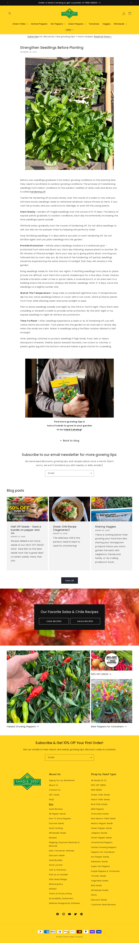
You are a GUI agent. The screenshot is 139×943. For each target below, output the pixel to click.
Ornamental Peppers (101, 842)
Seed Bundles (56, 860)
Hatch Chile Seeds (100, 799)
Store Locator (56, 865)
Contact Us (55, 790)
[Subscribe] (91, 473)
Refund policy (56, 884)
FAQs (51, 799)
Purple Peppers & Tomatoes (105, 871)
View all (69, 580)
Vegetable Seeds (99, 880)
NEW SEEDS (96, 790)
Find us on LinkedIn (58, 874)
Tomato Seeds (98, 876)
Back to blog (71, 440)
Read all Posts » (103, 36)
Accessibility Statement (61, 898)
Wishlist (53, 888)
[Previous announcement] (8, 2)
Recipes (53, 837)
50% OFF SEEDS (99, 674)
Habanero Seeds (99, 861)
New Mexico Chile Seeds (103, 818)
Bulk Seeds (96, 885)
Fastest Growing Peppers (21, 726)
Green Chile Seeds (100, 794)
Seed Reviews (56, 809)
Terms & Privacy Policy (60, 893)
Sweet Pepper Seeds (101, 828)
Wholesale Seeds (57, 833)
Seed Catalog (72, 429)
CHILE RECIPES (53, 621)
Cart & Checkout (57, 869)
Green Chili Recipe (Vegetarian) (65, 528)
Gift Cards (54, 794)
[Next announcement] (131, 2)
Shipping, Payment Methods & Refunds (64, 844)
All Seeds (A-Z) (98, 780)
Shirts (94, 895)
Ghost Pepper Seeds (101, 837)
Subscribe (33, 36)
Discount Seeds (57, 855)
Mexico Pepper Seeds (102, 823)
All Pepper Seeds (57, 813)
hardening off (38, 191)
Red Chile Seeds (99, 804)
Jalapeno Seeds (99, 833)
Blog (51, 804)
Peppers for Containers (103, 852)
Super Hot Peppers (100, 866)
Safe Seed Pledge (58, 879)
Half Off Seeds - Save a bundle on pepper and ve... (26, 530)
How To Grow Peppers (60, 818)
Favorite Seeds (56, 823)
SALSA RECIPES (85, 621)
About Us (53, 785)
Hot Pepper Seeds (100, 856)
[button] (10, 13)
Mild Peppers (97, 809)
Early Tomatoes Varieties (61, 850)
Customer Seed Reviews (103, 904)
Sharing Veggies (105, 526)
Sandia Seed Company (73, 937)
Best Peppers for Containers (107, 726)
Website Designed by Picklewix (64, 903)
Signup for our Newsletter (62, 780)
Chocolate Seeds (100, 813)
